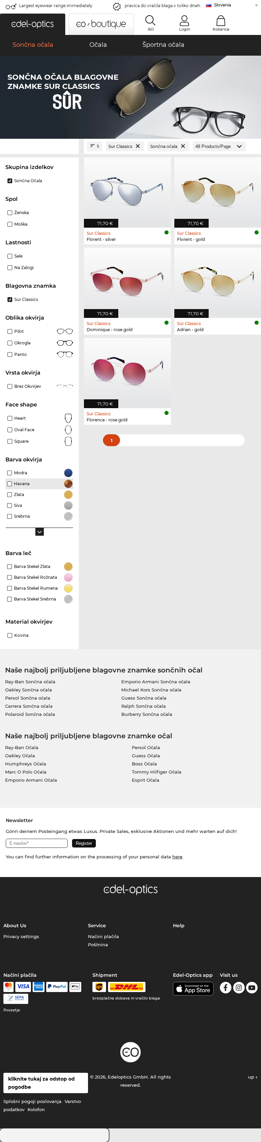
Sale (18, 256)
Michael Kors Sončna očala (151, 689)
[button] (32, 24)
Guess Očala (146, 755)
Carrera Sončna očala (29, 706)
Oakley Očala (20, 755)
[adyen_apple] (75, 987)
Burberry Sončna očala (146, 714)
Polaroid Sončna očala (30, 714)
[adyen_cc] (8, 987)
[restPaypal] (57, 987)
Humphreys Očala (25, 763)
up (252, 1077)
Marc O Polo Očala (26, 772)
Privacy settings (21, 936)
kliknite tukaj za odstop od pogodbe (41, 1083)
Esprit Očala (145, 780)
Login (184, 29)
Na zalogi (24, 267)
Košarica (221, 29)
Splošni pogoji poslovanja (32, 1101)
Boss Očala (144, 763)
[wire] (15, 999)
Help (179, 925)
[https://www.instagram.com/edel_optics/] (239, 989)
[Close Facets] (39, 146)
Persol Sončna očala (27, 698)
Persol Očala (146, 747)
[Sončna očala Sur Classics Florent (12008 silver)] (127, 189)
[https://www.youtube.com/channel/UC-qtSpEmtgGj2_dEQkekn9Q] (252, 989)
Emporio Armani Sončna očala (155, 681)
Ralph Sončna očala (143, 706)
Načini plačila (103, 936)
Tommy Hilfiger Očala (156, 772)
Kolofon (36, 1109)
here (177, 856)
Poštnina (98, 944)
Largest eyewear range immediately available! (55, 7)
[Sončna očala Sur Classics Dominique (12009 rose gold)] (127, 279)
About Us (14, 925)
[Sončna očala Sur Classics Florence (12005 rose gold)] (127, 369)
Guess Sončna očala (144, 698)
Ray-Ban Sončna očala (30, 681)
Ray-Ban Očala (21, 747)
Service (97, 925)
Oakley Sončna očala (28, 689)
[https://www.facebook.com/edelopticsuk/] (225, 989)
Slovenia (222, 4)
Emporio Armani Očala (31, 780)
